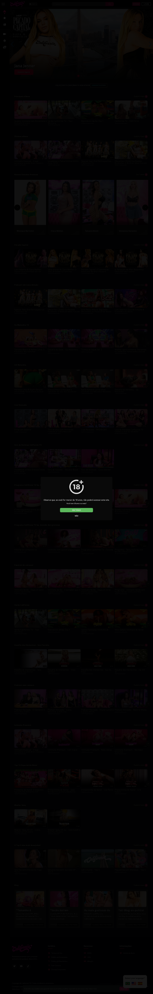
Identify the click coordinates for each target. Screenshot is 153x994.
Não (76, 516)
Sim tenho (76, 510)
